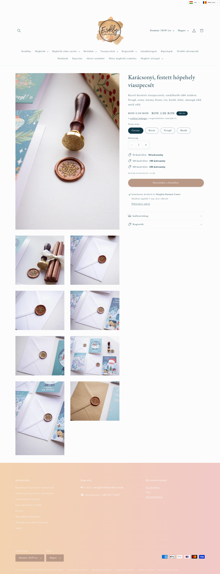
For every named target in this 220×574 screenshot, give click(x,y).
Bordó (183, 131)
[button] (19, 30)
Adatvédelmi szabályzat (102, 569)
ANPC (18, 528)
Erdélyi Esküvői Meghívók (34, 570)
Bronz (152, 131)
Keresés (19, 511)
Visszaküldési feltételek (27, 499)
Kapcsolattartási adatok (168, 569)
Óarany (136, 131)
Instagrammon (154, 496)
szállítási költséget (138, 118)
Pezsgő (168, 131)
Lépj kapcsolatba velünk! (28, 505)
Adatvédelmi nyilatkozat (28, 517)
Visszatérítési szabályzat (77, 569)
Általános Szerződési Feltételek (31, 522)
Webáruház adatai (140, 204)
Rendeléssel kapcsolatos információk (34, 488)
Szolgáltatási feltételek (124, 569)
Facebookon (153, 487)
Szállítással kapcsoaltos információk (34, 493)
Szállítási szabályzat (146, 569)
